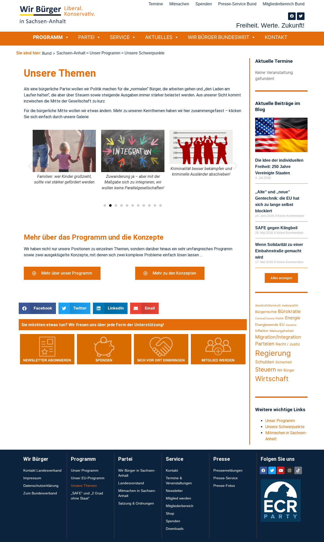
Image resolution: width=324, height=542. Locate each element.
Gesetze (291, 325)
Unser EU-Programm (88, 478)
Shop (170, 513)
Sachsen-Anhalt (70, 53)
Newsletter (174, 491)
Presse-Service (225, 478)
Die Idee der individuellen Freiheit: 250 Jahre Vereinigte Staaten (279, 166)
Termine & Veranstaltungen (179, 480)
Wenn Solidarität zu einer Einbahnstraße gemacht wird (279, 250)
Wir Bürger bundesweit (218, 37)
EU (282, 324)
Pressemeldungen (227, 470)
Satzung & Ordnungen (136, 503)
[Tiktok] (298, 470)
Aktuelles (158, 37)
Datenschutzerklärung (40, 486)
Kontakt (276, 37)
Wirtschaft (272, 378)
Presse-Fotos (224, 486)
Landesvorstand (131, 483)
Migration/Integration (278, 337)
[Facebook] (292, 16)
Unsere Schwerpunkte (285, 426)
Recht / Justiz (288, 344)
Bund (47, 53)
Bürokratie (289, 311)
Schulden (264, 361)
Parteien (264, 344)
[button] (30, 166)
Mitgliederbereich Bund (284, 4)
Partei (86, 37)
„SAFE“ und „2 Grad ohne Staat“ (87, 495)
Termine (156, 4)
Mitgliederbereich (179, 506)
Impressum (32, 478)
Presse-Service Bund (237, 4)
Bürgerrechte (266, 312)
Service (120, 37)
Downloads (175, 529)
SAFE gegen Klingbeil (276, 228)
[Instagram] (289, 470)
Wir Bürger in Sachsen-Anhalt (136, 472)
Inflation (261, 331)
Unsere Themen (84, 486)
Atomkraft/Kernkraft (268, 305)
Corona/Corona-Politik (269, 318)
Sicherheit (283, 362)
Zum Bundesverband (40, 493)
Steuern (265, 369)
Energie (292, 317)
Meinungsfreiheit (282, 331)
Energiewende (266, 325)
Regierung (273, 353)
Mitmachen (179, 4)
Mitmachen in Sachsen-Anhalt (137, 493)
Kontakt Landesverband (42, 470)
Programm (48, 37)
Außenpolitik (290, 305)
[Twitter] (301, 16)
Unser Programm (105, 53)
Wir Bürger (285, 370)
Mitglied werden (178, 498)
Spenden (203, 4)
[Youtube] (281, 470)
